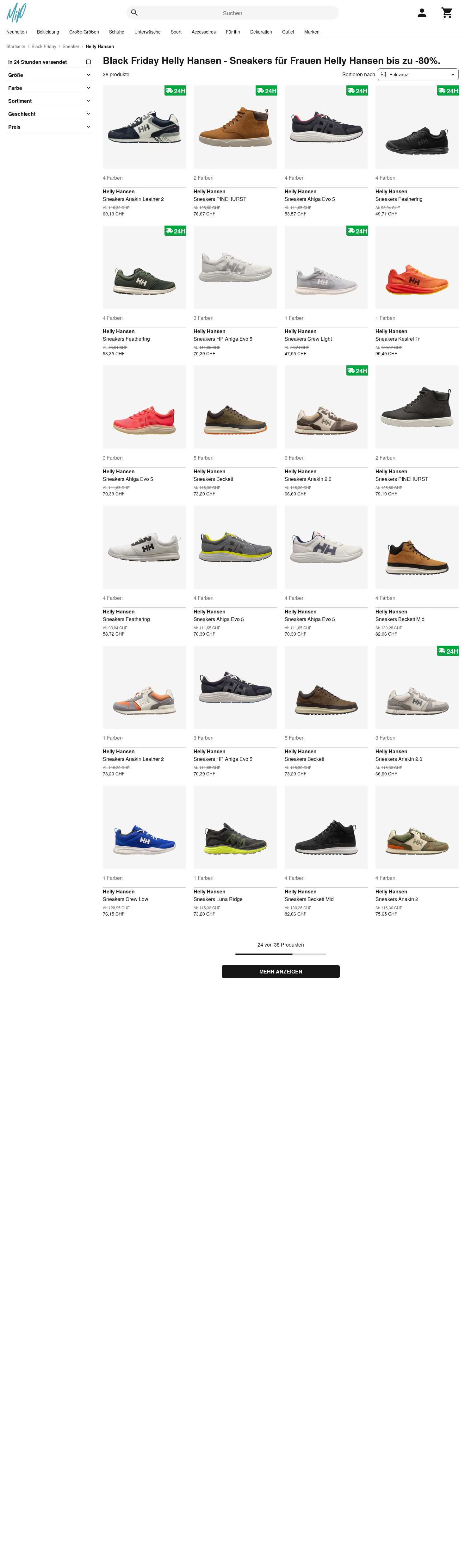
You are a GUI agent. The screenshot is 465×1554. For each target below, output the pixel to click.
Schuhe (116, 31)
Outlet (288, 31)
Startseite (15, 46)
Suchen (232, 13)
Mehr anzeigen (280, 971)
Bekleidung (48, 31)
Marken (311, 31)
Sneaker (71, 46)
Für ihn (233, 31)
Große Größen (84, 31)
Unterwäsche (147, 31)
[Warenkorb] (447, 12)
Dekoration (261, 31)
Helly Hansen (119, 191)
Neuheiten (16, 31)
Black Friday (44, 46)
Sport (176, 31)
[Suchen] (134, 13)
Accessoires (204, 31)
